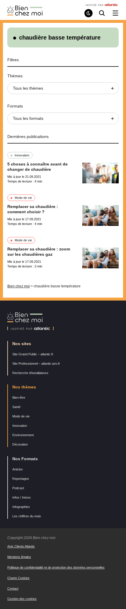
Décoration (20, 444)
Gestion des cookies (22, 599)
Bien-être (18, 397)
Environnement (23, 435)
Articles (17, 469)
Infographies (21, 507)
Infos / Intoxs (21, 497)
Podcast (18, 488)
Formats (15, 106)
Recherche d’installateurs (30, 373)
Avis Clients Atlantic (21, 546)
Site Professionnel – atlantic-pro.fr (36, 363)
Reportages (20, 478)
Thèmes (15, 76)
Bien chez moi (18, 286)
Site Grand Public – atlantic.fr (32, 354)
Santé (16, 407)
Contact (12, 588)
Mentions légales (19, 557)
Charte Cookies (18, 578)
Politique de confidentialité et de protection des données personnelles (56, 567)
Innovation (22, 155)
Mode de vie (23, 197)
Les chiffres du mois (26, 516)
